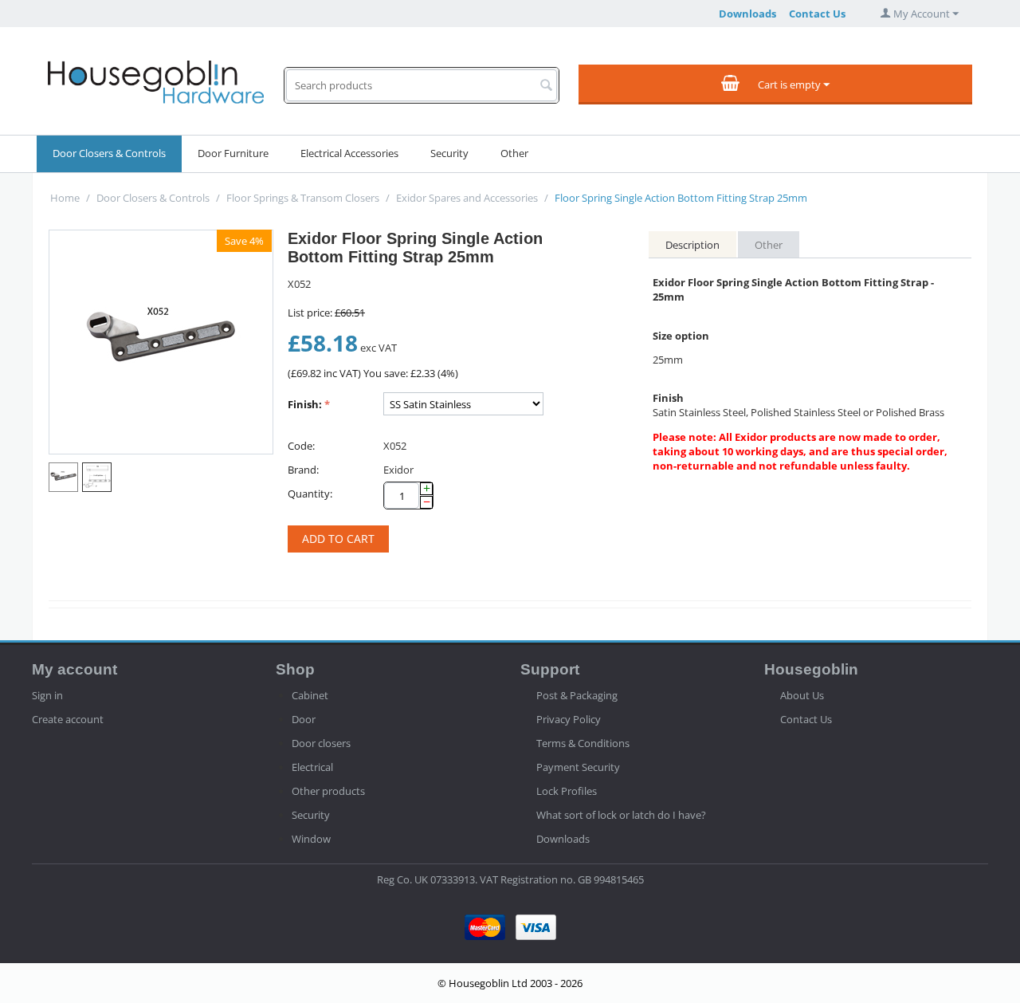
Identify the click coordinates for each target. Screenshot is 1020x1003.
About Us (802, 695)
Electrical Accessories (349, 153)
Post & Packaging (577, 695)
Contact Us (817, 13)
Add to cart (338, 538)
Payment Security (578, 767)
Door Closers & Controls (109, 153)
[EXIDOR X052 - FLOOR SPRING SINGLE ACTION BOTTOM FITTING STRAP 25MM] (161, 342)
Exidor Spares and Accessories (467, 198)
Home (65, 198)
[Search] (547, 86)
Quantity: (310, 493)
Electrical (312, 767)
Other (514, 153)
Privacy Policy (568, 719)
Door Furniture (233, 153)
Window (311, 839)
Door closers (321, 743)
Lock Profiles (566, 791)
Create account (68, 719)
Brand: (303, 469)
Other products (328, 791)
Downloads (747, 13)
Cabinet (310, 695)
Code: (301, 446)
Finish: (305, 404)
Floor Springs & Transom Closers (302, 198)
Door (304, 719)
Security (449, 153)
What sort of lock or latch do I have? (621, 815)
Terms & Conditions (583, 743)
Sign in (47, 695)
